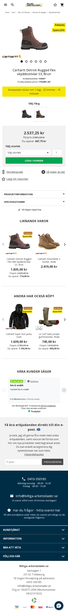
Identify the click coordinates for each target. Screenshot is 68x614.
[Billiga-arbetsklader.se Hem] (34, 4)
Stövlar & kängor (39, 12)
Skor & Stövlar (24, 12)
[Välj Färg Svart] (27, 115)
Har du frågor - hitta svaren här (36, 510)
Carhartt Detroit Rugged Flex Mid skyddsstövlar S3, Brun (19, 262)
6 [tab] (45, 61)
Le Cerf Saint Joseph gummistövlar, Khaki (49, 335)
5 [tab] (41, 61)
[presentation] (63, 244)
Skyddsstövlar (54, 12)
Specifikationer (14, 201)
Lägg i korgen (34, 160)
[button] (58, 605)
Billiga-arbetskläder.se (34, 566)
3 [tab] (31, 61)
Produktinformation (18, 194)
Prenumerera (52, 461)
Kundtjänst (11, 530)
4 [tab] (36, 61)
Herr (14, 12)
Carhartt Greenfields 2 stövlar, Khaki (49, 260)
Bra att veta (12, 547)
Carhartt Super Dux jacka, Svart (19, 335)
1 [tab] (22, 61)
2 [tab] (26, 61)
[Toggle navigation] (5, 4)
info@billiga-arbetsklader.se (37, 496)
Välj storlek (13, 146)
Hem (7, 12)
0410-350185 (37, 479)
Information (12, 538)
